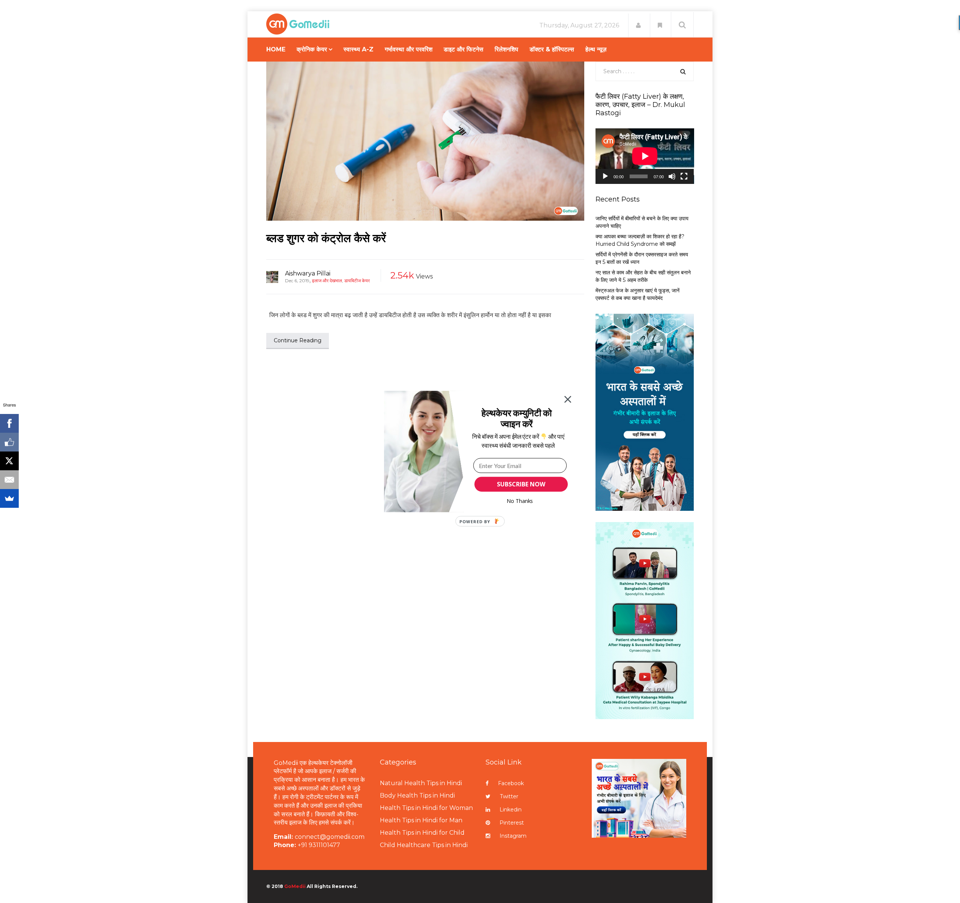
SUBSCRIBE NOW (521, 484)
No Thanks (520, 500)
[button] (517, 418)
